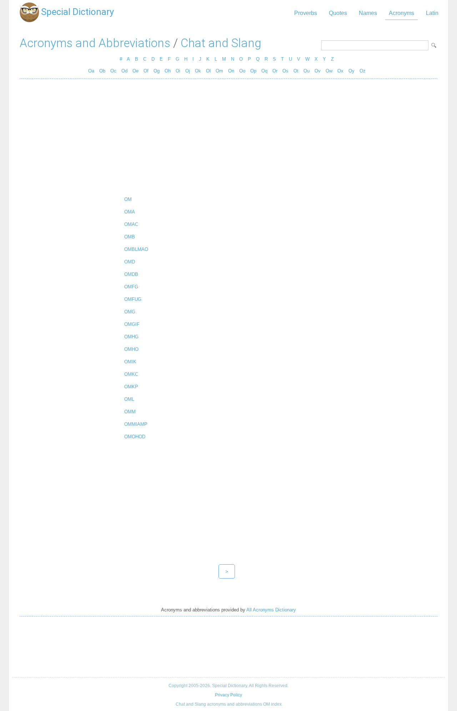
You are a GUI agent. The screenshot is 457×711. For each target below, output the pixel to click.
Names (368, 13)
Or (274, 71)
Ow (329, 71)
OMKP (131, 386)
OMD (129, 261)
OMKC (131, 374)
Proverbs (305, 13)
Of (146, 71)
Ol (208, 71)
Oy (351, 71)
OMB (129, 236)
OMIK (130, 361)
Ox (340, 71)
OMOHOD (134, 436)
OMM (130, 411)
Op (253, 71)
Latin (432, 13)
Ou (306, 71)
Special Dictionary (77, 11)
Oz (363, 71)
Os (285, 71)
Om (219, 71)
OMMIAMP (135, 424)
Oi (178, 71)
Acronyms (401, 13)
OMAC (131, 224)
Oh (168, 71)
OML (129, 399)
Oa (91, 71)
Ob (102, 71)
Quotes (338, 13)
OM (128, 199)
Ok (198, 71)
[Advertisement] (228, 136)
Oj (187, 71)
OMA (129, 212)
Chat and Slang (221, 43)
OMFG (131, 286)
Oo (242, 71)
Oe (135, 71)
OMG (129, 311)
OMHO (131, 349)
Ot (295, 71)
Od (124, 71)
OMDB (131, 274)
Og (157, 71)
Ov (318, 71)
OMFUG (132, 299)
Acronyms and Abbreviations (95, 43)
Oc (113, 71)
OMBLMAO (136, 249)
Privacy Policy (228, 694)
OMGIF (132, 324)
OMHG (131, 336)
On (231, 71)
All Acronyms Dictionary (271, 609)
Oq (264, 71)
